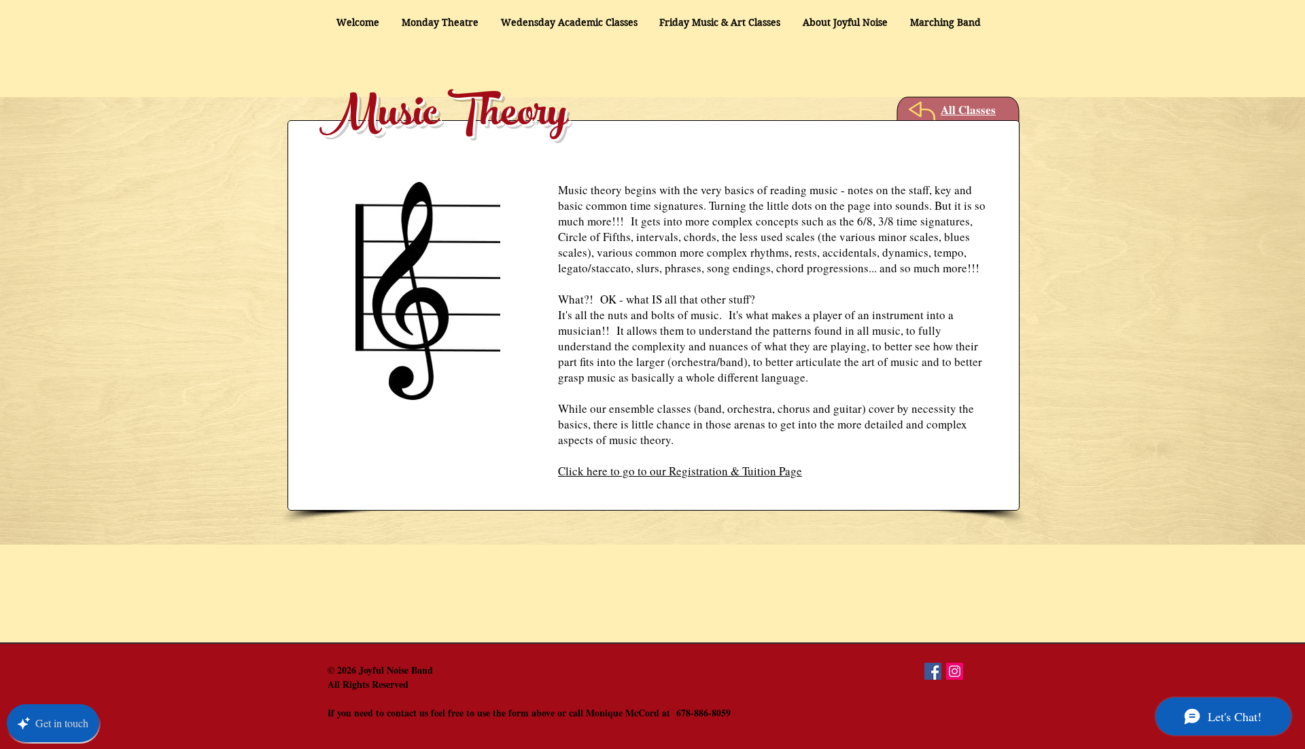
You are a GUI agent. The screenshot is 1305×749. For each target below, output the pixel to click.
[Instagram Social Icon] (954, 671)
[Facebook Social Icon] (932, 671)
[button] (845, 22)
